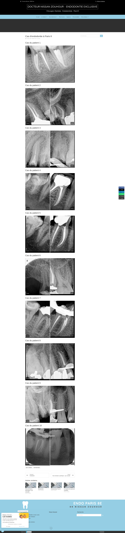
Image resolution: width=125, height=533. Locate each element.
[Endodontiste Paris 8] (56, 485)
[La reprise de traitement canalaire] (69, 485)
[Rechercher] (101, 36)
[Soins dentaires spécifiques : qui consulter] (30, 485)
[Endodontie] (43, 485)
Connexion (102, 531)
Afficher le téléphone (101, 1)
